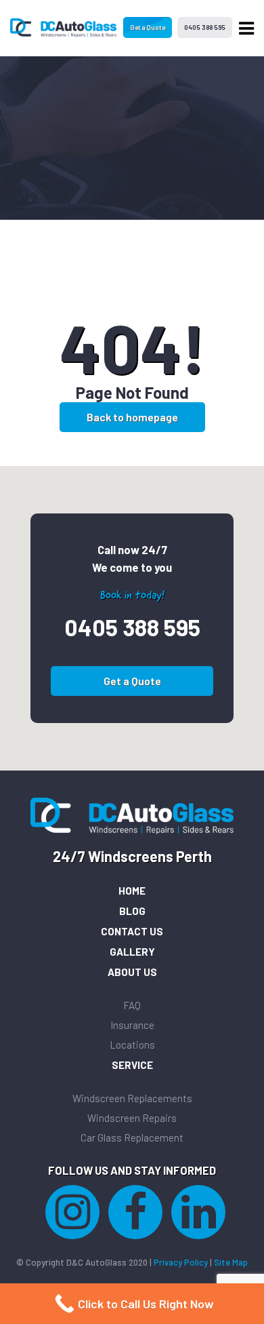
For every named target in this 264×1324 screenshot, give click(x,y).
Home (132, 890)
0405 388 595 (204, 27)
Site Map (231, 1262)
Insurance (132, 1025)
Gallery (132, 952)
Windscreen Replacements (132, 1098)
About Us (132, 972)
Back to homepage (132, 416)
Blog (132, 911)
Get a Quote (147, 27)
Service (132, 1065)
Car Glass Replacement (132, 1137)
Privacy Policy (181, 1262)
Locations (132, 1044)
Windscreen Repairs (132, 1118)
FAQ (132, 1005)
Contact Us (132, 931)
